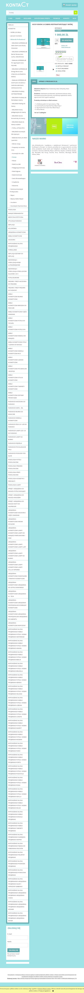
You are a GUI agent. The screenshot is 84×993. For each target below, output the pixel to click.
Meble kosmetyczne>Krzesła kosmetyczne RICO (15, 350)
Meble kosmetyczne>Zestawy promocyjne (16, 395)
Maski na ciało (16, 164)
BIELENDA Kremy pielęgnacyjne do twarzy (18, 111)
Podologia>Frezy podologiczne (14, 473)
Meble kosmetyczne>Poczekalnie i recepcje (17, 368)
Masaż (14, 161)
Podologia (12, 210)
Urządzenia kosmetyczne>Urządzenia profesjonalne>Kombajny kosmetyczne (17, 604)
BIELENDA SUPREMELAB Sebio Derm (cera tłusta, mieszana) (19, 45)
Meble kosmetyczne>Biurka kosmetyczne (15, 296)
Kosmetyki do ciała (18, 153)
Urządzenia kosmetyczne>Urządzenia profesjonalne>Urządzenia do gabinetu (17, 615)
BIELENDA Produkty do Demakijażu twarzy (18, 99)
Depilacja (11, 225)
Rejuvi (12, 195)
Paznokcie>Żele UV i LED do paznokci (17, 425)
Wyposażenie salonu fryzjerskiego (15, 245)
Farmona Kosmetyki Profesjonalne (16, 190)
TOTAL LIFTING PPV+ (18, 128)
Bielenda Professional (18, 39)
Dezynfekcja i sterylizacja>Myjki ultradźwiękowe (14, 262)
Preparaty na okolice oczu (18, 148)
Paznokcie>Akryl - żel (15, 408)
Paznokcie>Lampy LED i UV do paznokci (17, 432)
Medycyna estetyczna (15, 217)
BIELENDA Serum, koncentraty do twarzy (18, 117)
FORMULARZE (12, 250)
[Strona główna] (17, 4)
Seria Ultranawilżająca (18, 178)
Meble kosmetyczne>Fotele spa (16, 328)
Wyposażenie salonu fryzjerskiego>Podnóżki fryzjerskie (16, 863)
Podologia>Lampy (14, 485)
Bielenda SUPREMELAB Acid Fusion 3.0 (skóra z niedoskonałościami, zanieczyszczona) (18, 84)
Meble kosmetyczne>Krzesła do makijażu (17, 335)
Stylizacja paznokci (15, 221)
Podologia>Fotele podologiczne (14, 461)
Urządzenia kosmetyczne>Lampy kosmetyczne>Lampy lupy (17, 544)
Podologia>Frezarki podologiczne (15, 467)
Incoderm (14, 202)
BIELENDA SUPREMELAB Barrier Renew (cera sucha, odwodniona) (19, 54)
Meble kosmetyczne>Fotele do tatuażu (16, 320)
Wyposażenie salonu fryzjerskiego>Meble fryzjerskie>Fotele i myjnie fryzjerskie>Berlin (17, 656)
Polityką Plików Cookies (44, 989)
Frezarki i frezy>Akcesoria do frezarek (17, 282)
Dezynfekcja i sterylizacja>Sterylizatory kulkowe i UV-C (17, 271)
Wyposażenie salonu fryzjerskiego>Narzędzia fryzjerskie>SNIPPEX (16, 837)
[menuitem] (74, 18)
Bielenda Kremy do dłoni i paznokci (19, 139)
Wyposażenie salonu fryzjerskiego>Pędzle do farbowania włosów (16, 845)
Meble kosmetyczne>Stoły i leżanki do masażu (17, 343)
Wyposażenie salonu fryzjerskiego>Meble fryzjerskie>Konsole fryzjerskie (15, 815)
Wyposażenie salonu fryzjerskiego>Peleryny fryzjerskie (16, 854)
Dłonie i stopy (16, 144)
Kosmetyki (11, 29)
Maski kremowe (17, 175)
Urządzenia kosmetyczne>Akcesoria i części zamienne (17, 512)
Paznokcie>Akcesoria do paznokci (16, 403)
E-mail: (9, 934)
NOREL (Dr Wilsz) (16, 32)
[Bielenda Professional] (64, 59)
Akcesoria (15, 185)
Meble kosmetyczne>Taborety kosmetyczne (16, 386)
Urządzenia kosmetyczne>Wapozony (17, 624)
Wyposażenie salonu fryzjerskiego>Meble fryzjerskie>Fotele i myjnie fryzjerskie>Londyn (17, 713)
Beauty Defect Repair (17, 199)
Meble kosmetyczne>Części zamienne (17, 313)
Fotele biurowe (13, 278)
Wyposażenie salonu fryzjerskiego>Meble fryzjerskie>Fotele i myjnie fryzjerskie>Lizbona (17, 701)
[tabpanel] (54, 101)
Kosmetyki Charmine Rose (19, 206)
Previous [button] (34, 161)
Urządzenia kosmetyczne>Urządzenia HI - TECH (17, 593)
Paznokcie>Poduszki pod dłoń (17, 454)
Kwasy (14, 157)
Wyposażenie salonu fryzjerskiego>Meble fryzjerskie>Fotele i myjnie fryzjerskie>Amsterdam (17, 633)
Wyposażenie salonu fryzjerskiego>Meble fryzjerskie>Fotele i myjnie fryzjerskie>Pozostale (17, 770)
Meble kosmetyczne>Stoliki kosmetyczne (15, 377)
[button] (53, 69)
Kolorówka (12, 228)
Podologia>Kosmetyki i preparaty (16, 480)
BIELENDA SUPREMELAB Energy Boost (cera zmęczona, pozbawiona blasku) (19, 73)
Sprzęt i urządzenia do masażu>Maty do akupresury (16, 503)
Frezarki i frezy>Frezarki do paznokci (16, 289)
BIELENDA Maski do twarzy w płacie (17, 123)
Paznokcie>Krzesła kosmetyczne (14, 419)
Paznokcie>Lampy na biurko (15, 438)
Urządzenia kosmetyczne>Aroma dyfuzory (15, 521)
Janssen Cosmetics (16, 36)
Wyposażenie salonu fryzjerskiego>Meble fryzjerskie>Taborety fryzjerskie (15, 827)
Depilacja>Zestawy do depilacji (15, 255)
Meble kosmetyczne (15, 236)
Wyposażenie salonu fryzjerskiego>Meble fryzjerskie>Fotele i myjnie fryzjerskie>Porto (17, 758)
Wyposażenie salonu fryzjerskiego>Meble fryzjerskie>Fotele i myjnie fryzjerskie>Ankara (17, 644)
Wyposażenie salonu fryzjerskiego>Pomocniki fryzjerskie (17, 872)
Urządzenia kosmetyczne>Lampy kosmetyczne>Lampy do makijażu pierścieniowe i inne (16, 533)
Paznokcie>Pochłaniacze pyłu (17, 448)
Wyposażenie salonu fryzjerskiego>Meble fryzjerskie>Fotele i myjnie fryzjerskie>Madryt (17, 724)
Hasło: (9, 941)
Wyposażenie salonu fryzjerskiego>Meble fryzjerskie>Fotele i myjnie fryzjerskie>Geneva (17, 678)
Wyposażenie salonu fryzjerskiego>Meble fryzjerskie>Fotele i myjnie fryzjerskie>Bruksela (17, 667)
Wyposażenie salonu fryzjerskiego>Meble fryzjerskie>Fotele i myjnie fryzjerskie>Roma (17, 781)
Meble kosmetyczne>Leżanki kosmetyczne (15, 359)
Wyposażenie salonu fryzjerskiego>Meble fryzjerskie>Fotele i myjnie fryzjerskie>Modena (17, 735)
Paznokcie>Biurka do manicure (15, 413)
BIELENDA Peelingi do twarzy (18, 105)
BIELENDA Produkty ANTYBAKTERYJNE (17, 92)
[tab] (34, 81)
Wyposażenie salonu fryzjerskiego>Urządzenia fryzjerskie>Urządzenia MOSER (17, 917)
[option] (40, 162)
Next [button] (74, 161)
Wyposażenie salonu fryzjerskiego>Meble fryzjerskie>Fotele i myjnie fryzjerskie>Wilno (17, 804)
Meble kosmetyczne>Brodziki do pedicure (17, 305)
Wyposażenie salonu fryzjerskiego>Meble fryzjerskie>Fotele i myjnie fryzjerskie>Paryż (17, 747)
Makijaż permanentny (15, 213)
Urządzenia (15, 182)
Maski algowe (16, 171)
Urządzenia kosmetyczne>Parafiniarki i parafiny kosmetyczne (17, 576)
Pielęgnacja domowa (18, 168)
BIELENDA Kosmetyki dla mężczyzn (18, 133)
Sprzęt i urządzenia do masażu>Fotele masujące (16, 490)
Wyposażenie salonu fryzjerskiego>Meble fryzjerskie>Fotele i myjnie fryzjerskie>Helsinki (17, 690)
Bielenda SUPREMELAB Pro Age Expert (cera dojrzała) (18, 62)
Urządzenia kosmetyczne (17, 232)
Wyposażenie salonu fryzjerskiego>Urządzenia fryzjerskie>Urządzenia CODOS (17, 894)
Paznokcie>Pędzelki (15, 443)
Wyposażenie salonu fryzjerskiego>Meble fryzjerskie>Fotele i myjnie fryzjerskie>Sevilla (17, 792)
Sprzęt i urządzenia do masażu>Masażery (16, 496)
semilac (11, 25)
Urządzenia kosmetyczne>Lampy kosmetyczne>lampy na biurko (16, 554)
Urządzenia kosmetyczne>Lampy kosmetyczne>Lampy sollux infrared (15, 566)
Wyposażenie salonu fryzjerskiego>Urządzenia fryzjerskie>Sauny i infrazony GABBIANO (17, 882)
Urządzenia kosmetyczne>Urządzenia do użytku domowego (17, 584)
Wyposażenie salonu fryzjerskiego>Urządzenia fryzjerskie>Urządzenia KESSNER (17, 905)
